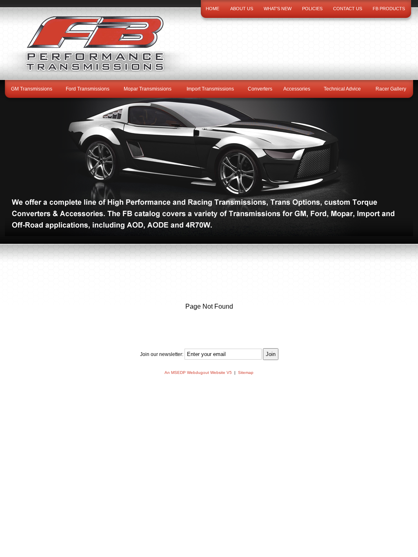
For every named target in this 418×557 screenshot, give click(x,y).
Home (212, 8)
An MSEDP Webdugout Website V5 (198, 372)
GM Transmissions (31, 89)
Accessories (296, 89)
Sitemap (245, 372)
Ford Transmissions (87, 89)
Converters (260, 89)
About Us (241, 8)
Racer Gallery (391, 89)
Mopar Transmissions (147, 89)
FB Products (389, 8)
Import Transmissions (210, 89)
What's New (277, 8)
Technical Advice (342, 89)
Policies (312, 8)
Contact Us (347, 8)
